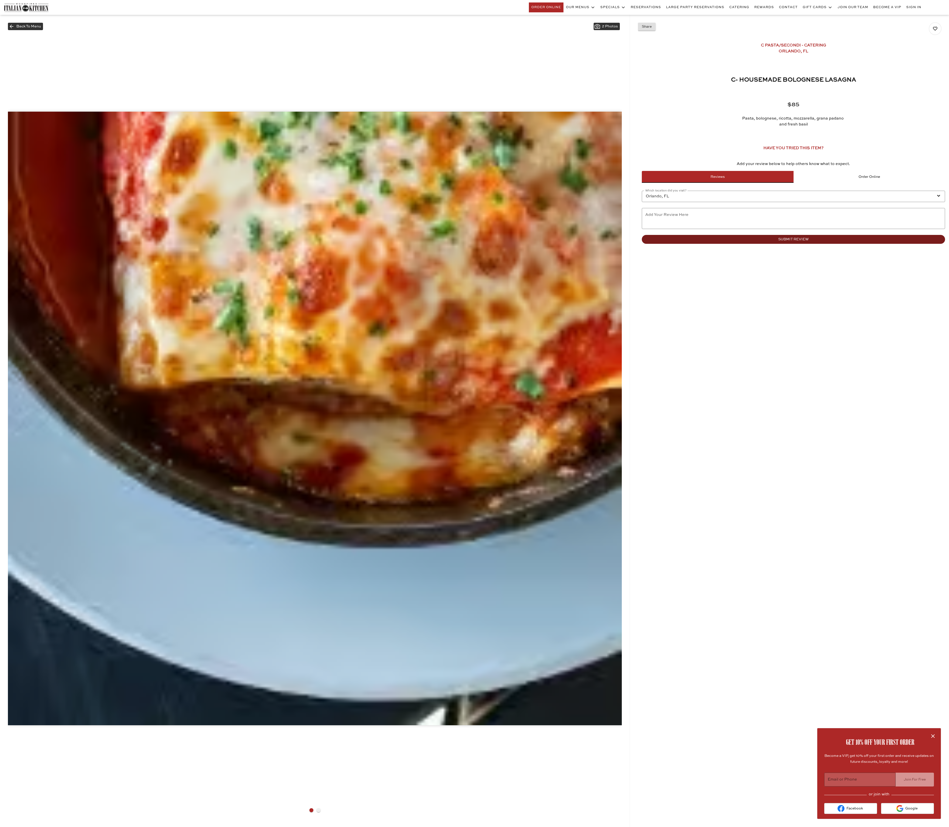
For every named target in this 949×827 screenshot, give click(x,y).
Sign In (913, 7)
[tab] (717, 177)
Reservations (646, 7)
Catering (739, 7)
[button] (580, 7)
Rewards (764, 7)
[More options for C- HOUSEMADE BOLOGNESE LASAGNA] (935, 29)
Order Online (546, 7)
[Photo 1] (311, 810)
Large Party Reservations (695, 7)
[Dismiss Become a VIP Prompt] (933, 736)
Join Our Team (853, 7)
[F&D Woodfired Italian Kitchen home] (26, 7)
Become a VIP (887, 7)
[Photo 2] (319, 810)
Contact (788, 7)
